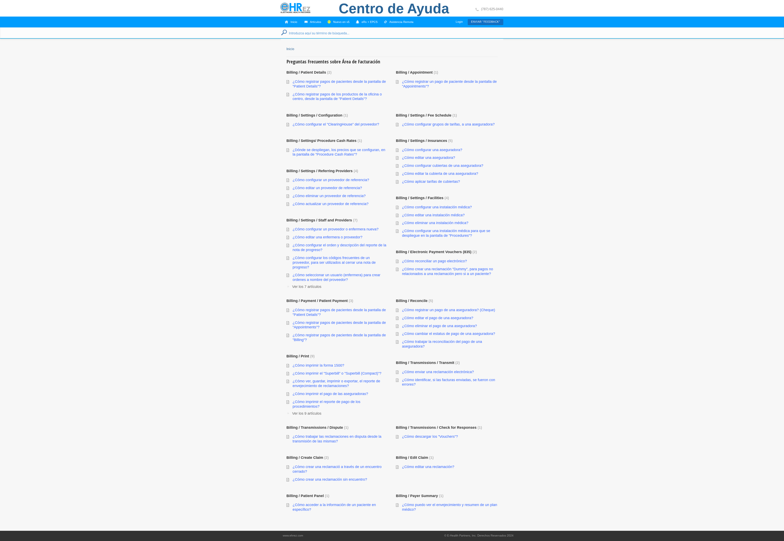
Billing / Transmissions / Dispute (316, 427)
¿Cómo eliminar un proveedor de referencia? (329, 196)
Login (459, 21)
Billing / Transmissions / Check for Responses (438, 427)
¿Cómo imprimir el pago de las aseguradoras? (330, 394)
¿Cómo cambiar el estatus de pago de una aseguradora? (448, 334)
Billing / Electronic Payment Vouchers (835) (436, 252)
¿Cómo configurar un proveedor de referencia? (331, 180)
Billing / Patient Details (308, 72)
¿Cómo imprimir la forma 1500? (318, 365)
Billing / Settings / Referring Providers (321, 171)
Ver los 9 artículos (306, 413)
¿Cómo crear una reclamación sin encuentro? (330, 479)
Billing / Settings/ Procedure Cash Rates (323, 141)
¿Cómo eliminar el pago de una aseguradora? (439, 326)
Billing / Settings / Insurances (423, 141)
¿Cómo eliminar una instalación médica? (435, 223)
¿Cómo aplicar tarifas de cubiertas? (431, 182)
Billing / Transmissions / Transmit (427, 363)
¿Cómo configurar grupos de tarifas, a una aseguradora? (448, 124)
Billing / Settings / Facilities (422, 198)
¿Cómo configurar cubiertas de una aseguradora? (442, 166)
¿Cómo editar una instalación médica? (433, 215)
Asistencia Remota (401, 22)
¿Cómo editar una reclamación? (428, 467)
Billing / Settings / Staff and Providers (321, 220)
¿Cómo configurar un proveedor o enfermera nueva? (336, 229)
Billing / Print (299, 356)
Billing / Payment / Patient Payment (319, 301)
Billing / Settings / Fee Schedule (426, 115)
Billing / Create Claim (306, 458)
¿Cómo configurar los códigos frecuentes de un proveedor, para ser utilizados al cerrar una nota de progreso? (334, 262)
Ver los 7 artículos (306, 287)
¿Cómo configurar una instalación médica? (437, 207)
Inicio (293, 22)
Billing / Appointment (416, 72)
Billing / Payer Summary (419, 496)
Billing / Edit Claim (414, 458)
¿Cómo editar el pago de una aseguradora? (437, 318)
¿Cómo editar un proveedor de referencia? (327, 188)
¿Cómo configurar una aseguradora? (432, 150)
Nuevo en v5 (341, 22)
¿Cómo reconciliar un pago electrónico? (434, 261)
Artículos (315, 22)
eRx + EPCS (369, 22)
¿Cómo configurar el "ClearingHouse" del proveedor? (336, 124)
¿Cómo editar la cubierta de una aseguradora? (440, 174)
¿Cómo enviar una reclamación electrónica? (438, 372)
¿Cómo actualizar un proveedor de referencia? (331, 204)
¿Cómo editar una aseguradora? (428, 158)
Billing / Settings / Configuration (316, 115)
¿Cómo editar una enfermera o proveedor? (327, 237)
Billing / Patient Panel (307, 496)
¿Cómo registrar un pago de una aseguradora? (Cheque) (448, 310)
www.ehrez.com (293, 535)
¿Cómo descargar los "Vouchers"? (430, 436)
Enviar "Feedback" (485, 21)
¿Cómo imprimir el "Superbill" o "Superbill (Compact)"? (337, 373)
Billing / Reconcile (414, 301)
